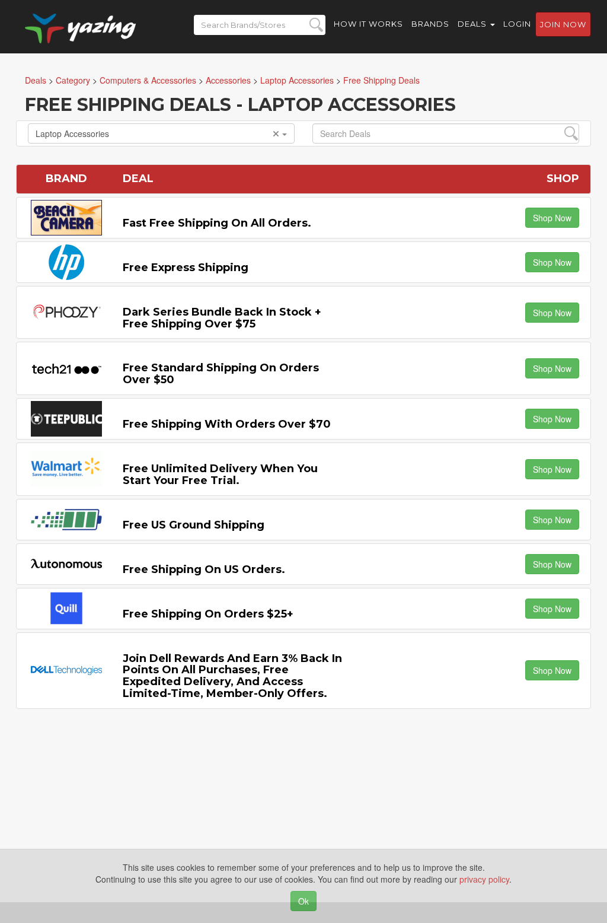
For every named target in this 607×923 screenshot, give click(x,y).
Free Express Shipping (185, 267)
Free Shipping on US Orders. (204, 569)
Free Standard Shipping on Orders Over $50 (221, 373)
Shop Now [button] (552, 218)
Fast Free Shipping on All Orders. (217, 223)
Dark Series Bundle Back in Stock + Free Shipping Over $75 (222, 317)
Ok (303, 901)
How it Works (368, 23)
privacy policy (484, 879)
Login (517, 23)
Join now (563, 24)
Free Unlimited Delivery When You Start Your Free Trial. (220, 474)
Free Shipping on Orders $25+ (208, 613)
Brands (430, 23)
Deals (473, 23)
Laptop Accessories (72, 133)
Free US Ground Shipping (193, 524)
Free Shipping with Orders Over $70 (227, 424)
